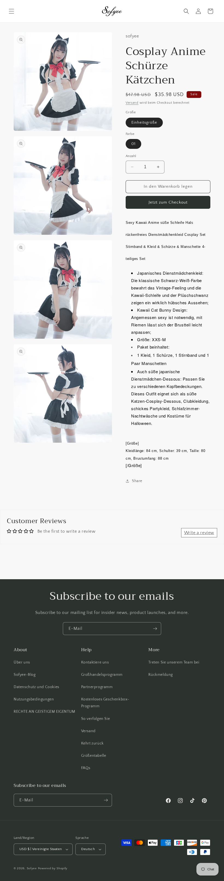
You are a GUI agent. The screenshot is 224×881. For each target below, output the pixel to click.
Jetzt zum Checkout (168, 202)
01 (133, 144)
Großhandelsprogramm (102, 675)
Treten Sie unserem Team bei (173, 662)
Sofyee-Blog (25, 675)
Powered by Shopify (53, 868)
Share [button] (137, 481)
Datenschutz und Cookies (36, 687)
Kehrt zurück (92, 743)
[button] (11, 11)
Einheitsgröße (144, 122)
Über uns (22, 662)
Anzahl (131, 156)
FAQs (85, 768)
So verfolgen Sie (95, 719)
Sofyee (32, 868)
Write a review (199, 532)
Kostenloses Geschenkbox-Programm (105, 702)
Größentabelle (93, 756)
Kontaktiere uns (95, 662)
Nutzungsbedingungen (34, 699)
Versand (132, 103)
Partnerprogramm (97, 687)
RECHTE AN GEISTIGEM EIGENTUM (44, 711)
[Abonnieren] (155, 628)
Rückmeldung (160, 675)
